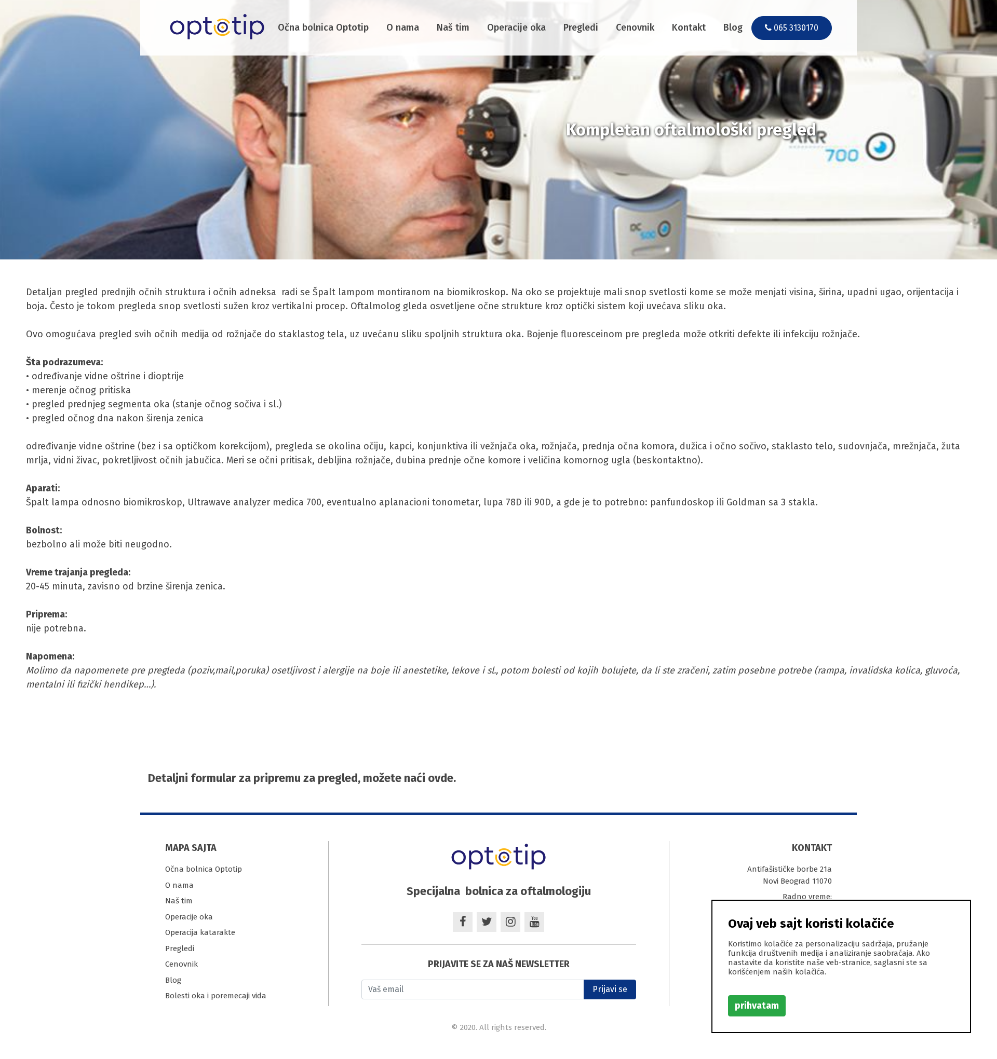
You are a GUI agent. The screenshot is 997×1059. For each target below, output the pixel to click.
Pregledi (580, 27)
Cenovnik (635, 27)
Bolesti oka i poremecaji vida (215, 995)
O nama (402, 27)
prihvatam (757, 1005)
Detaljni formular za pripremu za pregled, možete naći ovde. (302, 778)
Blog (733, 27)
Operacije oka (516, 27)
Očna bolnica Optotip (323, 27)
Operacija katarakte (200, 932)
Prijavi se (609, 989)
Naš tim (453, 27)
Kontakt (689, 27)
